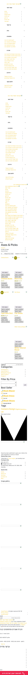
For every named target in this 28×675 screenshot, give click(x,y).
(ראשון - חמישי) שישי (19, 641)
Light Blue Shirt (7, 313)
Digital (18, 409)
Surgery (3, 376)
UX (2, 412)
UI (26, 409)
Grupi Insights (11, 458)
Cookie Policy (4, 614)
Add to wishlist (19, 274)
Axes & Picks (5, 371)
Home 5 (3, 248)
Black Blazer (9, 391)
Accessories (4, 369)
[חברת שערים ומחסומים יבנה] (20, 184)
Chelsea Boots (6, 279)
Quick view (18, 276)
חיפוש (3, 364)
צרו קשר (3, 644)
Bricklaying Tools (6, 372)
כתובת (7, 633)
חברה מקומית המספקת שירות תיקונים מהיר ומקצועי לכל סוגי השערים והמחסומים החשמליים (13, 623)
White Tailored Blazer (20, 349)
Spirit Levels (4, 374)
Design (12, 409)
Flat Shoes (19, 313)
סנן (25, 385)
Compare (17, 283)
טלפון (8, 637)
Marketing (23, 409)
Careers (4, 409)
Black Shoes (9, 401)
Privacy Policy (4, 612)
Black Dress (8, 396)
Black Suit (18, 279)
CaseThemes (4, 611)
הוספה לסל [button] (18, 272)
